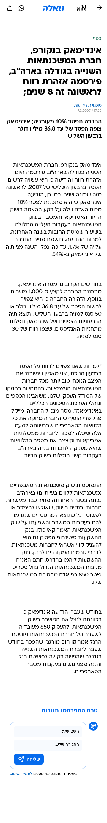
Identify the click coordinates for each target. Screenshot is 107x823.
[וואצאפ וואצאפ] (21, 8)
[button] (81, 8)
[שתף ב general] (10, 8)
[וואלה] (53, 8)
